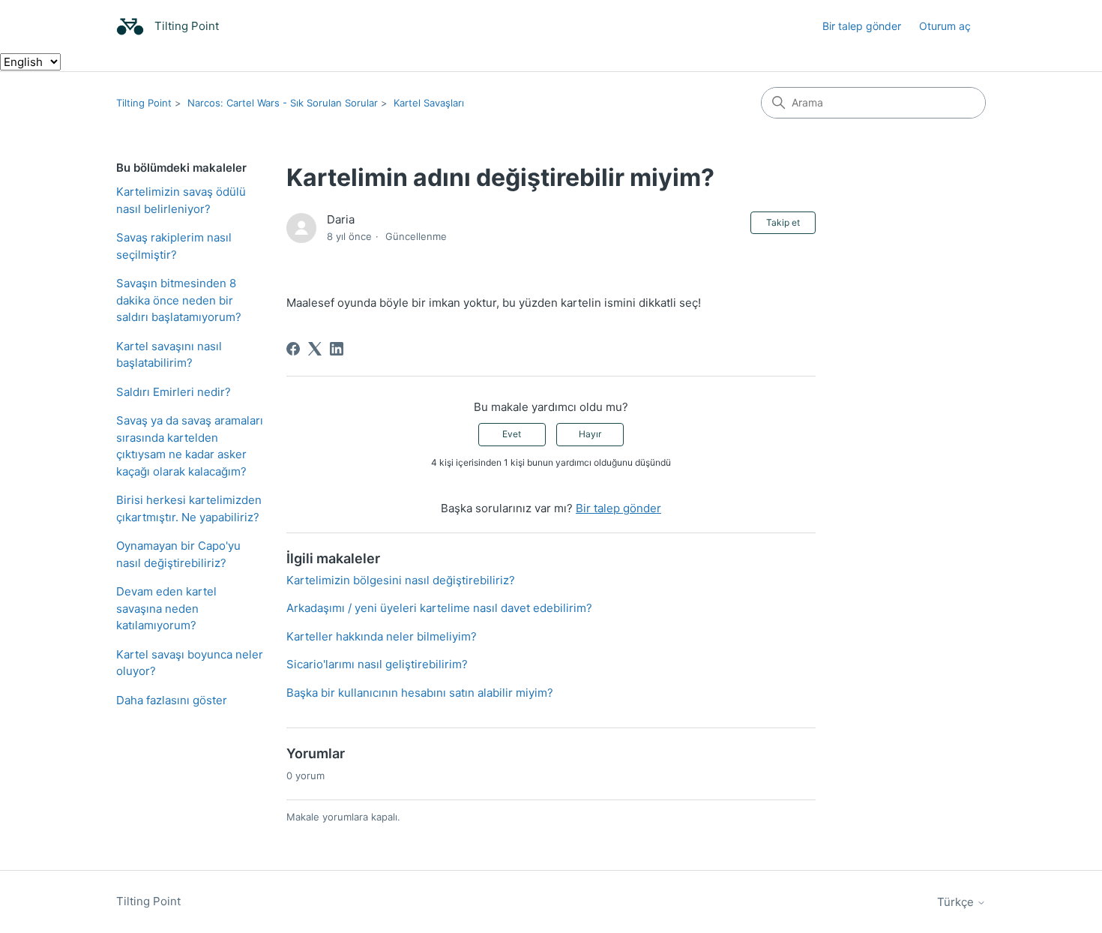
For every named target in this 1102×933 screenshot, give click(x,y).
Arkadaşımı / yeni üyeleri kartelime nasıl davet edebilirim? (439, 608)
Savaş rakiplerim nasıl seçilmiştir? (174, 246)
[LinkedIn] (336, 349)
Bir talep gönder (861, 26)
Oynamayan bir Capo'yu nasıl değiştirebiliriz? (178, 554)
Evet (511, 434)
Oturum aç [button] (945, 26)
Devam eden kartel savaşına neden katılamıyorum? (166, 608)
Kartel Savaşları (429, 103)
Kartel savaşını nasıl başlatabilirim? (169, 354)
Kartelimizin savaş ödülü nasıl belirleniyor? (181, 200)
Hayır (590, 434)
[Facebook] (293, 349)
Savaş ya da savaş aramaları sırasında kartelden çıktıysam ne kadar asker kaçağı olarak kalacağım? (189, 445)
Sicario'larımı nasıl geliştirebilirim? (377, 664)
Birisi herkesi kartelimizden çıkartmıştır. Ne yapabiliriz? (189, 508)
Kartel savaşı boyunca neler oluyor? (189, 663)
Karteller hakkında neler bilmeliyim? (381, 636)
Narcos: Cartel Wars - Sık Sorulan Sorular (282, 103)
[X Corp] (315, 349)
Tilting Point (144, 103)
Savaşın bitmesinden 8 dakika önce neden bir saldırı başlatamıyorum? (178, 300)
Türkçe (957, 902)
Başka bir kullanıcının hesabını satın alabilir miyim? (419, 693)
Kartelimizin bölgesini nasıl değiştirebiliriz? (400, 580)
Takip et (783, 222)
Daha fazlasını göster (171, 700)
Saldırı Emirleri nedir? (173, 392)
